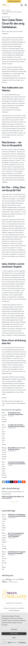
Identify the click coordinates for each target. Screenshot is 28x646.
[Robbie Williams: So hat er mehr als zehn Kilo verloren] (4, 448)
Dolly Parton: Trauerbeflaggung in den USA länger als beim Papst (17, 515)
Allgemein (4, 579)
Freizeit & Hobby (15, 579)
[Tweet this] (12, 482)
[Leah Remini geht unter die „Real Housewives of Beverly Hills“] (4, 552)
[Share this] (8, 482)
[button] (26, 5)
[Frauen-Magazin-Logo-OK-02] (5, 5)
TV (10, 582)
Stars (4, 582)
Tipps (8, 582)
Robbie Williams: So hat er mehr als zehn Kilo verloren (16, 448)
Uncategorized (15, 582)
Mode (21, 579)
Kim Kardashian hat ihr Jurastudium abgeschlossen (15, 413)
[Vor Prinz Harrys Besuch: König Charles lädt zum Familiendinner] (4, 462)
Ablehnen (14, 629)
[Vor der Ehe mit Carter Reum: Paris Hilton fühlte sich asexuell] (4, 425)
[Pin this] (16, 482)
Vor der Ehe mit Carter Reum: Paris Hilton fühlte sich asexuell (16, 425)
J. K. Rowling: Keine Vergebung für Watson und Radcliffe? (13, 497)
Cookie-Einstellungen (14, 610)
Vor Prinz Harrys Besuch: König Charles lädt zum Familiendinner (16, 462)
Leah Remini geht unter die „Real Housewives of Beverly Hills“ (16, 552)
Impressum (6, 608)
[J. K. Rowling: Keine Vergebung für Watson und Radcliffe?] (14, 492)
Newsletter (21, 608)
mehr (14, 638)
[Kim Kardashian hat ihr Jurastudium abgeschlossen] (4, 413)
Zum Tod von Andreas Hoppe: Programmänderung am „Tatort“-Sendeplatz (16, 534)
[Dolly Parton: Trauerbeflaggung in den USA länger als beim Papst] (4, 515)
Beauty (8, 579)
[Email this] (4, 482)
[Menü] (22, 5)
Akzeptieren (14, 633)
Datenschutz (13, 608)
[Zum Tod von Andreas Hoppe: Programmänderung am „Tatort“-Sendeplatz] (4, 533)
